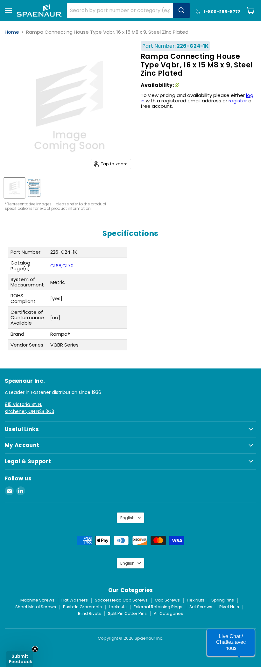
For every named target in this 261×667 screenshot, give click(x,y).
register (238, 100)
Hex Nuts (195, 600)
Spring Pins (222, 600)
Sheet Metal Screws (35, 607)
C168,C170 (62, 265)
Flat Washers (74, 600)
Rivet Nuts (229, 607)
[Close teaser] (35, 649)
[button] (231, 642)
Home (12, 32)
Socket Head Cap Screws (121, 600)
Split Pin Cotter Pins (127, 613)
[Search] (181, 10)
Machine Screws (37, 600)
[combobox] (120, 10)
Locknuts (118, 607)
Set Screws (200, 607)
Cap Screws (167, 600)
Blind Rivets (89, 613)
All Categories (168, 613)
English (127, 518)
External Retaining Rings (158, 607)
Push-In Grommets (82, 607)
